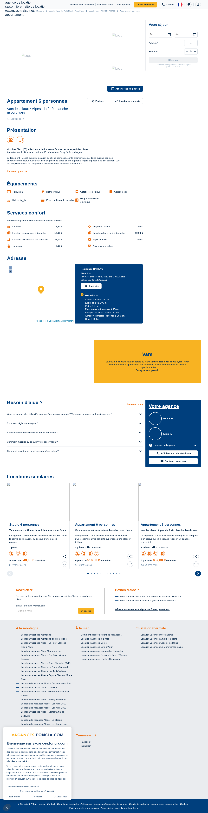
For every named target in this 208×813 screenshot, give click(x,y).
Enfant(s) (153, 51)
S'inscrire (86, 611)
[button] (189, 4)
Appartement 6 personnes (130, 11)
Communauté (86, 735)
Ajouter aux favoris (129, 101)
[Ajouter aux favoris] (64, 564)
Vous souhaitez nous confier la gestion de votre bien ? (148, 600)
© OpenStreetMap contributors (60, 321)
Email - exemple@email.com (30, 605)
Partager (100, 101)
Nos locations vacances (82, 4)
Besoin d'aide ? (127, 590)
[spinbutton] (191, 43)
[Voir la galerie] (56, 56)
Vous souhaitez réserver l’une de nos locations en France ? (150, 596)
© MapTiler (41, 321)
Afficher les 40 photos (128, 88)
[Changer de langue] (180, 4)
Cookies (184, 804)
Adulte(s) (153, 43)
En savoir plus (15, 171)
